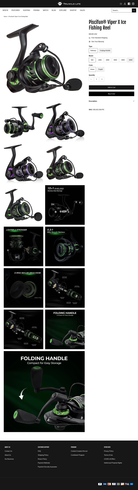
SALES (82, 10)
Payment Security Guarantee (47, 467)
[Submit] (134, 10)
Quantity (92, 75)
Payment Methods (44, 463)
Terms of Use (108, 455)
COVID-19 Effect (109, 459)
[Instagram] (133, 4)
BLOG (54, 10)
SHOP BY (73, 10)
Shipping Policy (43, 455)
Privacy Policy (108, 451)
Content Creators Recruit (79, 451)
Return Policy (42, 459)
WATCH (45, 10)
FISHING (36, 10)
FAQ (39, 451)
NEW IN (5, 10)
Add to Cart (111, 87)
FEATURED (15, 10)
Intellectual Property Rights (113, 463)
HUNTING (26, 10)
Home (5, 16)
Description (93, 101)
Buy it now (111, 94)
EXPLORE (62, 10)
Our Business (9, 459)
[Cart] (121, 4)
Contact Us (8, 451)
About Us (8, 455)
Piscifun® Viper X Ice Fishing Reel (18, 16)
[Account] (124, 4)
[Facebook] (129, 4)
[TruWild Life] (69, 3)
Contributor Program (77, 455)
